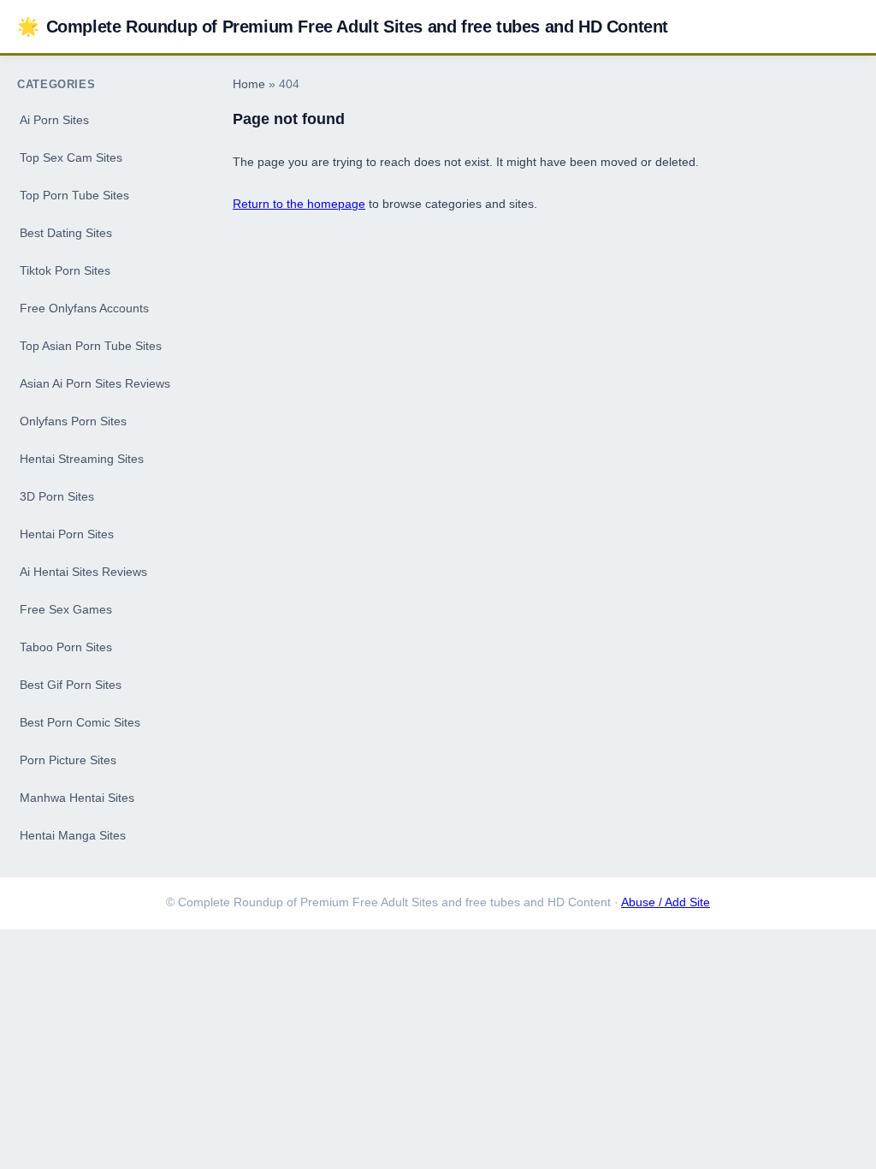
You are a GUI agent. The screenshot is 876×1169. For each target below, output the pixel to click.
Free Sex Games (66, 609)
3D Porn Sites (57, 496)
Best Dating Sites (66, 233)
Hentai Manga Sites (73, 835)
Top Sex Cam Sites (71, 157)
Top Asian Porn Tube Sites (91, 346)
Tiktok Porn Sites (65, 270)
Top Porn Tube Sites (74, 195)
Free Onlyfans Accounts (84, 308)
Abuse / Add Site (665, 902)
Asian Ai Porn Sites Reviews (95, 383)
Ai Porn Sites (54, 120)
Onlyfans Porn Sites (73, 421)
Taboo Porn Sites (66, 647)
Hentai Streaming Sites (82, 459)
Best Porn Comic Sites (80, 722)
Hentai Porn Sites (67, 534)
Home (249, 84)
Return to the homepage (299, 204)
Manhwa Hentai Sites (77, 797)
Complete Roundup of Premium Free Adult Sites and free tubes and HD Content (342, 26)
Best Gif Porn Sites (70, 684)
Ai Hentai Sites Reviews (83, 572)
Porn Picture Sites (68, 760)
